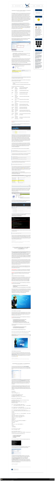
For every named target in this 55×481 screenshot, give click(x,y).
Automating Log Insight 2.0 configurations (21, 363)
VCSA (12, 242)
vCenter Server (22, 241)
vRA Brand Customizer (14, 354)
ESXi (15, 240)
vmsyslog (15, 242)
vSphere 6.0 (21, 242)
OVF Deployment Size (23, 380)
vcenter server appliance (27, 241)
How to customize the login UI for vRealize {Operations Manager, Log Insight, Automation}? (21, 248)
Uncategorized (16, 463)
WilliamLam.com (27, 5)
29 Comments (24, 11)
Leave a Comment (24, 364)
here (26, 62)
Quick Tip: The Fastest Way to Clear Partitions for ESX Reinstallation (38, 63)
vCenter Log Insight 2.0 (26, 366)
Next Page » (16, 469)
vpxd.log (19, 242)
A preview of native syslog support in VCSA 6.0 (21, 10)
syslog (16, 241)
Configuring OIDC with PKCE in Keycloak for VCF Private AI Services (38, 53)
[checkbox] (1, 479)
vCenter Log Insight (19, 241)
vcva (13, 242)
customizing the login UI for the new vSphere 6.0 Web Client (19, 252)
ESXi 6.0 (14, 241)
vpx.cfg (17, 242)
